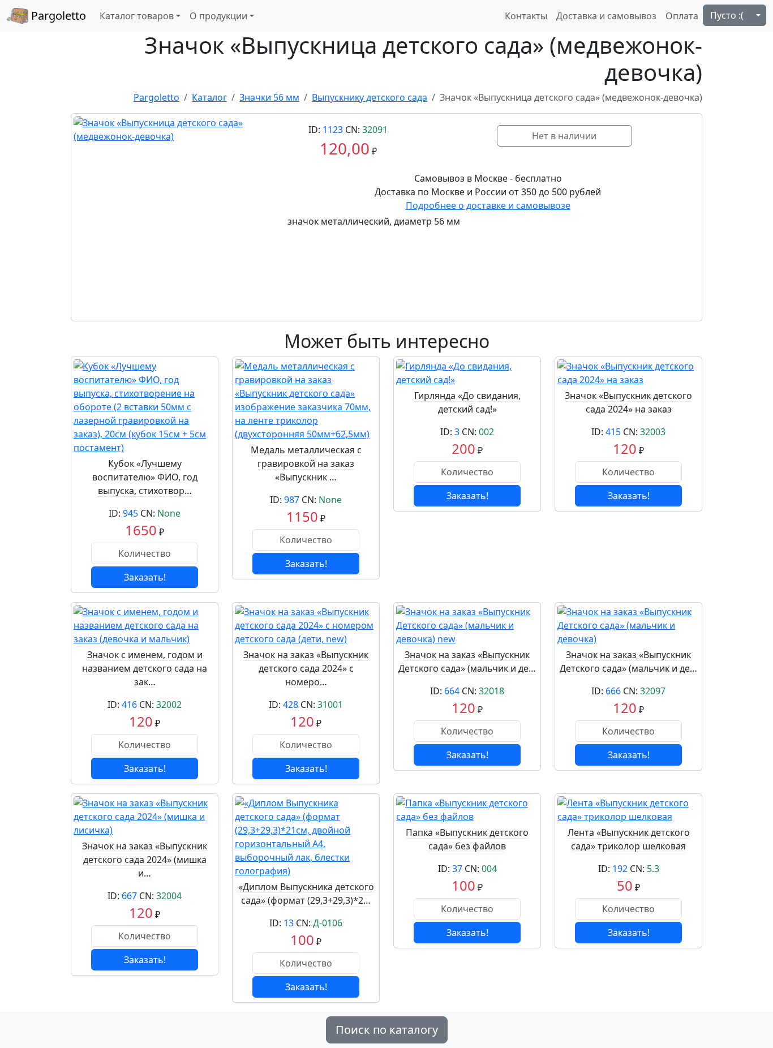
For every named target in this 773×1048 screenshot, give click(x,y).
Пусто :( (727, 15)
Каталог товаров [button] (137, 16)
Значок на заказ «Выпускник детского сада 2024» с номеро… (305, 668)
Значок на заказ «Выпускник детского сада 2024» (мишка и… (144, 859)
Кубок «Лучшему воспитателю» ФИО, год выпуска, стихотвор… (144, 477)
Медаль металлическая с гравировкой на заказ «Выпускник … (306, 463)
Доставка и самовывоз (606, 16)
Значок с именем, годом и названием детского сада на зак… (144, 668)
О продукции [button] (218, 16)
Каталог (209, 97)
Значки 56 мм (269, 97)
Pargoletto (57, 15)
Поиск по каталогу (387, 1029)
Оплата (681, 16)
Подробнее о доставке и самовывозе (488, 205)
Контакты (526, 16)
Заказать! (145, 577)
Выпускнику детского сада (369, 97)
